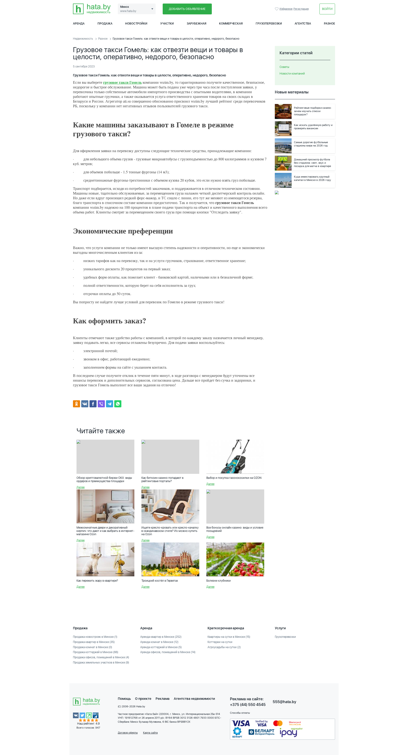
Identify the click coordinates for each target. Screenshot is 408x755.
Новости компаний (292, 73)
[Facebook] (93, 403)
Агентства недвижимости (194, 699)
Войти (327, 9)
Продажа (105, 23)
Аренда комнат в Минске (159, 642)
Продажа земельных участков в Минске (101, 662)
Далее (80, 487)
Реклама (163, 699)
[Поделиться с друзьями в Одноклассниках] (76, 403)
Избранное (277, 9)
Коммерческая (231, 23)
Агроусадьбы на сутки (224, 647)
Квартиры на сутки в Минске (229, 636)
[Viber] (101, 403)
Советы (284, 67)
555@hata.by (284, 702)
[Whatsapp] (117, 403)
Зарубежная (196, 23)
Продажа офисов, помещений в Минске (101, 657)
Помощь (124, 699)
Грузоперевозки (269, 23)
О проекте (143, 699)
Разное (329, 23)
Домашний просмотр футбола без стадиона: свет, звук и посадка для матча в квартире (312, 163)
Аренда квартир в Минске (161, 636)
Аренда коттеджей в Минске (161, 647)
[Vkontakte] (84, 403)
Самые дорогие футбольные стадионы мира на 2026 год (311, 144)
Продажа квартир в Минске (94, 642)
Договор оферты (128, 732)
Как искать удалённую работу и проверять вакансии (313, 127)
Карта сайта (150, 732)
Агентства (303, 23)
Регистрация (301, 8)
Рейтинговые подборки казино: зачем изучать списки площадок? (313, 111)
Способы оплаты (240, 712)
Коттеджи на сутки (220, 642)
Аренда (79, 23)
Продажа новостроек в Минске (95, 636)
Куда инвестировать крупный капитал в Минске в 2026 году (312, 178)
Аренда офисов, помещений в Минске (168, 652)
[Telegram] (109, 403)
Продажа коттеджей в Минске (95, 652)
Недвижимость (83, 38)
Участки (167, 23)
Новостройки (136, 23)
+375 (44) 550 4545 (248, 704)
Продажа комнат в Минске (92, 647)
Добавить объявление (187, 9)
